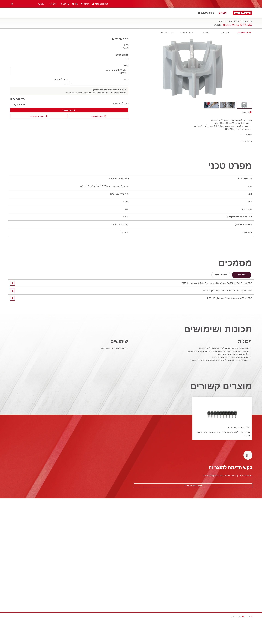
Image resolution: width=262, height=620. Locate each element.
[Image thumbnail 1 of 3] (244, 105)
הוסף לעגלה (68, 110)
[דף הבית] (242, 13)
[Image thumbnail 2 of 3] (227, 105)
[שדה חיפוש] (12, 4)
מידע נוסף (248, 141)
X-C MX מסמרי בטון (238, 427)
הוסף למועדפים (97, 116)
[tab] (244, 32)
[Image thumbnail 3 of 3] (211, 105)
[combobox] (28, 4)
